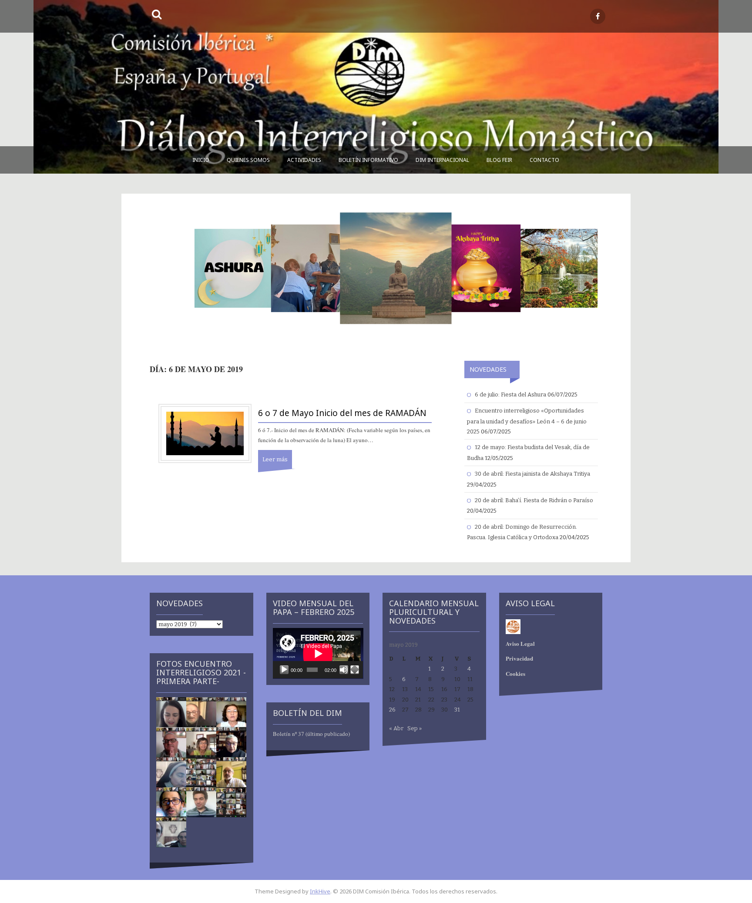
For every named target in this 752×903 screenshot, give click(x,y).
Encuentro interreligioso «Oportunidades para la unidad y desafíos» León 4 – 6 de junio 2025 (527, 421)
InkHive (320, 891)
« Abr (396, 728)
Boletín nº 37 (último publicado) (311, 734)
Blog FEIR (499, 160)
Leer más (275, 459)
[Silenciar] (343, 669)
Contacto (544, 160)
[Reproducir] (284, 669)
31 (457, 709)
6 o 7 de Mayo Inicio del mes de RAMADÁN (342, 413)
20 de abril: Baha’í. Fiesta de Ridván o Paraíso (534, 500)
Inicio (200, 160)
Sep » (414, 728)
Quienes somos (248, 160)
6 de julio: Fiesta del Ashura (510, 394)
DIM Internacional (442, 160)
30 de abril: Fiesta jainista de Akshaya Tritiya (532, 473)
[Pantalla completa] (354, 669)
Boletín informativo (368, 160)
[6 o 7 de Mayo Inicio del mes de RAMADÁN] (205, 433)
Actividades (304, 160)
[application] (318, 653)
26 (392, 709)
